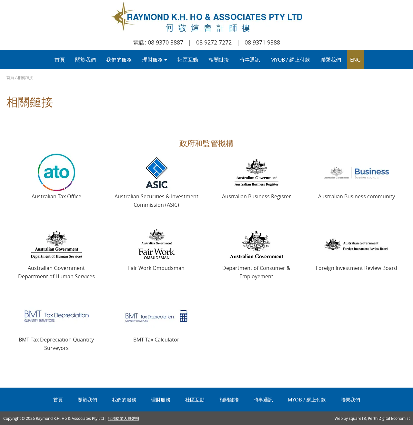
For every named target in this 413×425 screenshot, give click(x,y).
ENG (355, 59)
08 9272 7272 (214, 42)
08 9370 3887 (165, 42)
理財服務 (153, 59)
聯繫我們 (330, 59)
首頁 (60, 59)
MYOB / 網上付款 (290, 59)
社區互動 (187, 59)
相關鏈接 (218, 59)
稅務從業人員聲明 (123, 418)
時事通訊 (249, 59)
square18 (357, 418)
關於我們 (85, 59)
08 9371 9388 (262, 42)
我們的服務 (119, 59)
